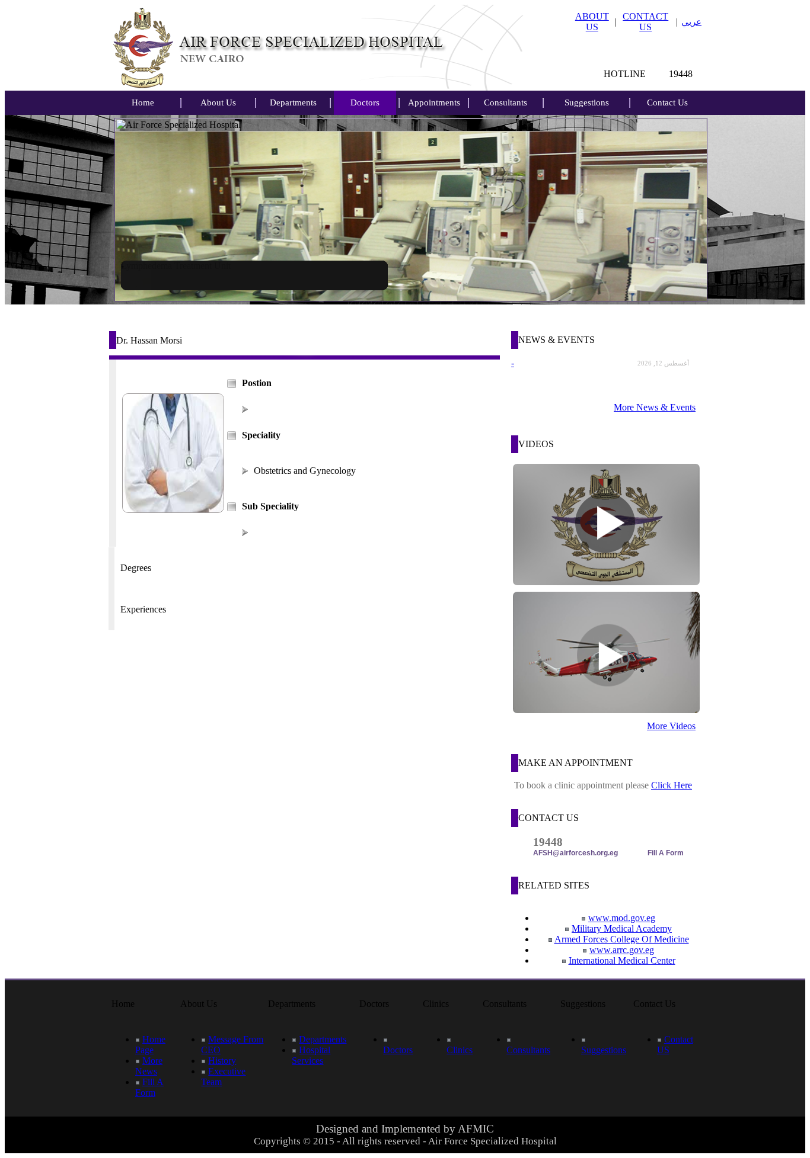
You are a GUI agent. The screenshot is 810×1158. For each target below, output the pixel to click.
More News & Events (655, 407)
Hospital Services (311, 1055)
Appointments (434, 102)
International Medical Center (622, 960)
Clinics (460, 1050)
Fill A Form (666, 853)
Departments (293, 102)
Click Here (671, 785)
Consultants (505, 102)
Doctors (365, 102)
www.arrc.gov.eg (621, 950)
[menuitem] (143, 103)
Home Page (150, 1044)
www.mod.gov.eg (621, 918)
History (222, 1061)
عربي (691, 22)
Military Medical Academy (622, 928)
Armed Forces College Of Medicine (621, 939)
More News (148, 1066)
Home (143, 102)
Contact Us (667, 102)
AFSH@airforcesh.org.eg (575, 853)
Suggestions (587, 102)
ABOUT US (592, 21)
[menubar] (143, 103)
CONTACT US (645, 21)
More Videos (671, 726)
